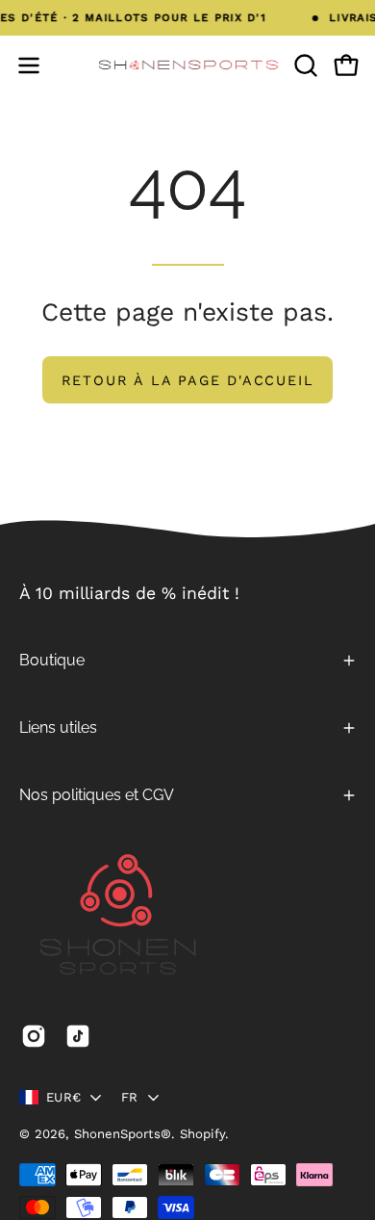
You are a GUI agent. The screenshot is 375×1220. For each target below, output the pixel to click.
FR (129, 1097)
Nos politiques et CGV (96, 795)
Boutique (52, 660)
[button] (303, 65)
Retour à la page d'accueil (188, 380)
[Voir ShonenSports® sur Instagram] (33, 1036)
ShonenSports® (122, 1134)
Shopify (202, 1134)
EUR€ (63, 1097)
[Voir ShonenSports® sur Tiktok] (77, 1036)
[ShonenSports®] (188, 65)
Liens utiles (58, 727)
